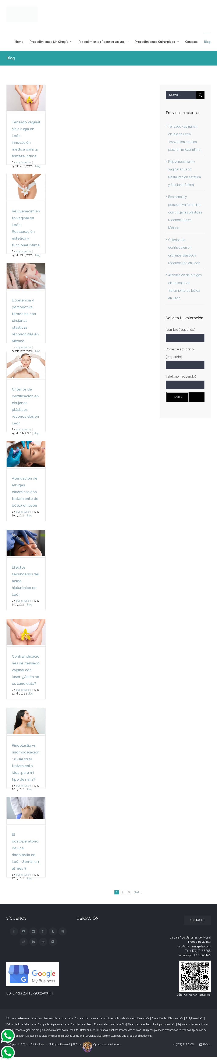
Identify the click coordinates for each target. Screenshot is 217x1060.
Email (206, 1044)
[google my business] (33, 966)
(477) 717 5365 (200, 951)
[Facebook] (14, 931)
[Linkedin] (33, 942)
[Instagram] (33, 931)
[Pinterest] (43, 931)
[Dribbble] (62, 931)
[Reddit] (43, 942)
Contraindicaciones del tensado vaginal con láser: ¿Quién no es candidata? (26, 670)
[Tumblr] (53, 931)
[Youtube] (23, 931)
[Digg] (23, 942)
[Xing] (53, 942)
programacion (23, 162)
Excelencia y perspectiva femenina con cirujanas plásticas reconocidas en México (25, 320)
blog (37, 166)
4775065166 (202, 955)
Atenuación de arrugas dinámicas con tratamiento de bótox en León (25, 492)
